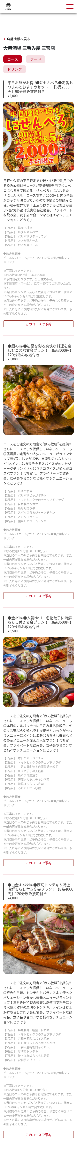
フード (35, 59)
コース (12, 59)
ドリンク (14, 69)
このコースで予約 (38, 323)
